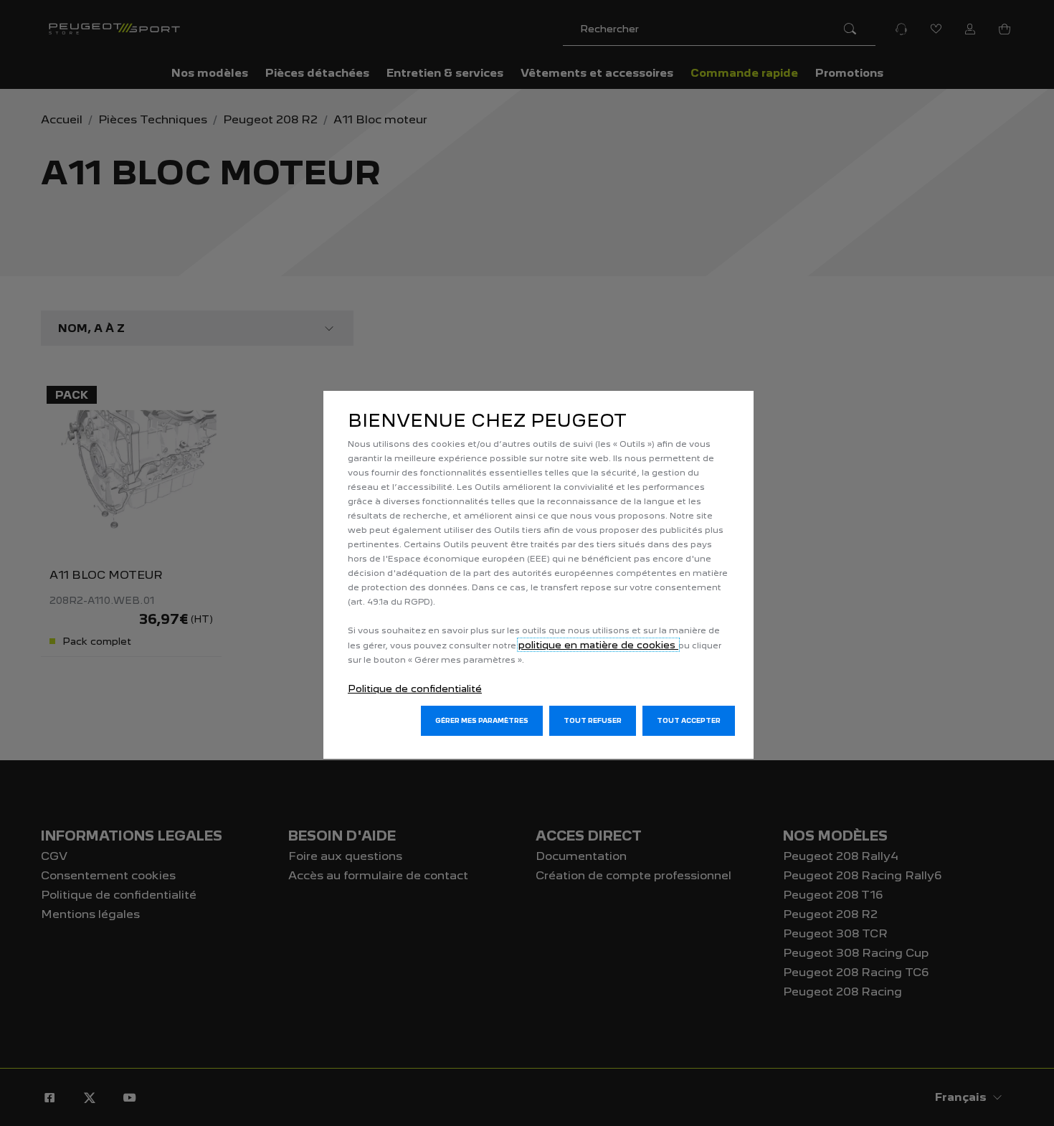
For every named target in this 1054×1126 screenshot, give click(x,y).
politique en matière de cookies (598, 644)
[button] (482, 721)
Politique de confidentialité (415, 688)
